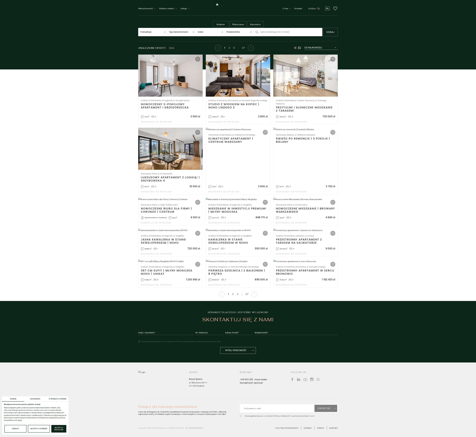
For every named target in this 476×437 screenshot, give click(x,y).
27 (243, 48)
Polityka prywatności (286, 428)
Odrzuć (15, 428)
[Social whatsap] (318, 379)
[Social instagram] (311, 379)
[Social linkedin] (298, 379)
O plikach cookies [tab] (57, 399)
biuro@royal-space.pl (251, 383)
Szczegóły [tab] (35, 399)
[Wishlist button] (335, 8)
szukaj (330, 32)
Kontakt (298, 8)
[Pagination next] (251, 48)
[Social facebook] (292, 379)
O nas (285, 8)
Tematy (320, 428)
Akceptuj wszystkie (58, 428)
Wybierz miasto (166, 8)
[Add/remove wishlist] (197, 59)
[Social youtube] (305, 379)
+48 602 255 (253, 379)
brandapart (196, 428)
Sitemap (308, 428)
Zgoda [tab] (13, 399)
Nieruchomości (145, 8)
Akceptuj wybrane (38, 428)
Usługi (183, 8)
